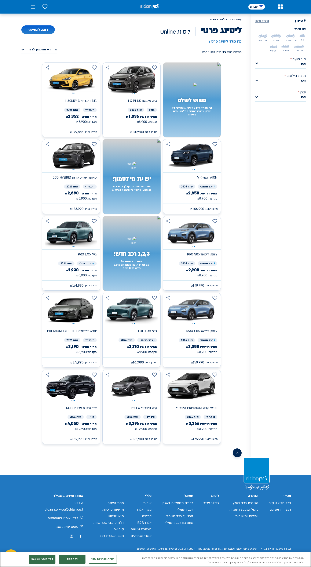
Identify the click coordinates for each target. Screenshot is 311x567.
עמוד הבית (235, 19)
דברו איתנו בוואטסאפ (63, 518)
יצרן (302, 92)
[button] (280, 6)
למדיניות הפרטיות (146, 548)
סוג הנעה (298, 59)
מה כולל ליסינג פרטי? (225, 41)
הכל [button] (303, 64)
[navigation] (131, 99)
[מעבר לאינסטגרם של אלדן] (71, 536)
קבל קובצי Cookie (42, 559)
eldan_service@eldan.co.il (64, 509)
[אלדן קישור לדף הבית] (150, 6)
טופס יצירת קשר (66, 526)
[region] (155, 559)
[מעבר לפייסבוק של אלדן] (80, 536)
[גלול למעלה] (237, 452)
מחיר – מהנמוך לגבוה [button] (41, 49)
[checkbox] (302, 36)
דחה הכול (72, 559)
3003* (78, 503)
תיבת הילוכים (295, 76)
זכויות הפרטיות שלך (102, 559)
